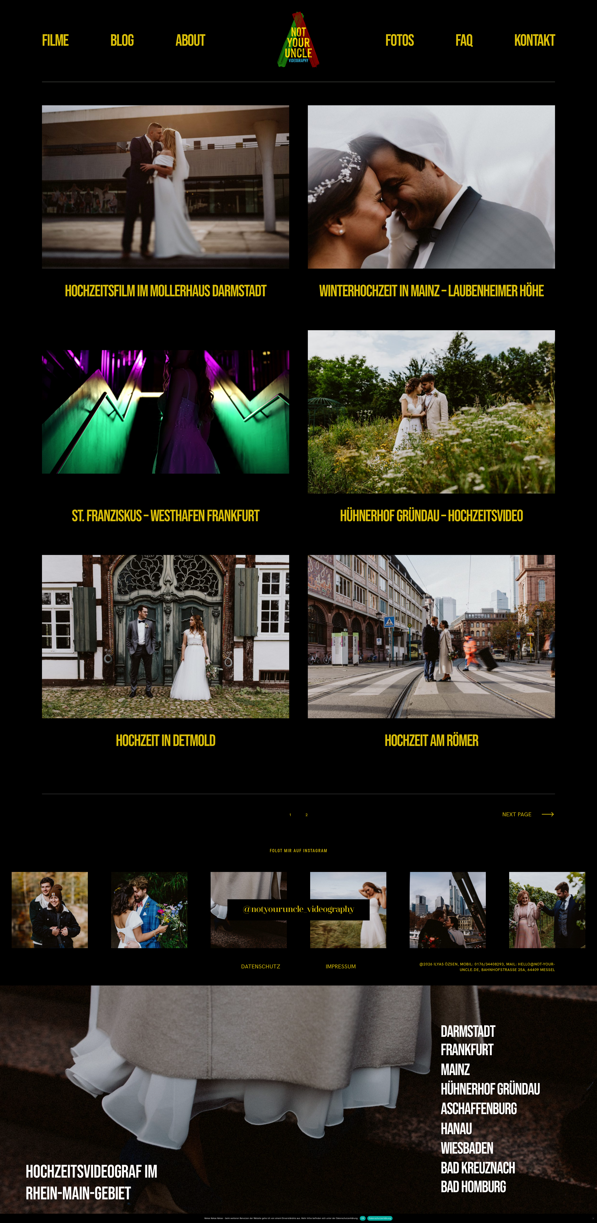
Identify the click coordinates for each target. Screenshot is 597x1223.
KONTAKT (534, 41)
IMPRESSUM (341, 966)
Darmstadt (468, 1032)
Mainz (455, 1070)
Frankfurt (467, 1050)
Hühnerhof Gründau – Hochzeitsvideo (431, 433)
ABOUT (190, 41)
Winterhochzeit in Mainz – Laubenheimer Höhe (431, 208)
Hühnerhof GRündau (490, 1089)
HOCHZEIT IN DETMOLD (165, 658)
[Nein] (593, 1218)
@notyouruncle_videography (298, 910)
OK (362, 1218)
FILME (55, 41)
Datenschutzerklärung (380, 1218)
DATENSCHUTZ (260, 966)
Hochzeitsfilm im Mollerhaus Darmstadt (165, 208)
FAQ (464, 41)
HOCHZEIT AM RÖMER (431, 658)
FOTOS (399, 41)
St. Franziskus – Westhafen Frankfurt (165, 433)
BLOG (121, 41)
